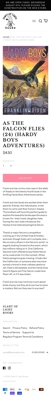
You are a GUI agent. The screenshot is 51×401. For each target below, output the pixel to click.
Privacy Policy (20, 327)
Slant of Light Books (10, 309)
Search (6, 327)
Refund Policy (36, 327)
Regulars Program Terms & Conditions (23, 336)
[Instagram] (9, 368)
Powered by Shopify (9, 381)
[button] (40, 21)
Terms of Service (11, 332)
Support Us (28, 332)
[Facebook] (4, 368)
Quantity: (9, 161)
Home (6, 37)
